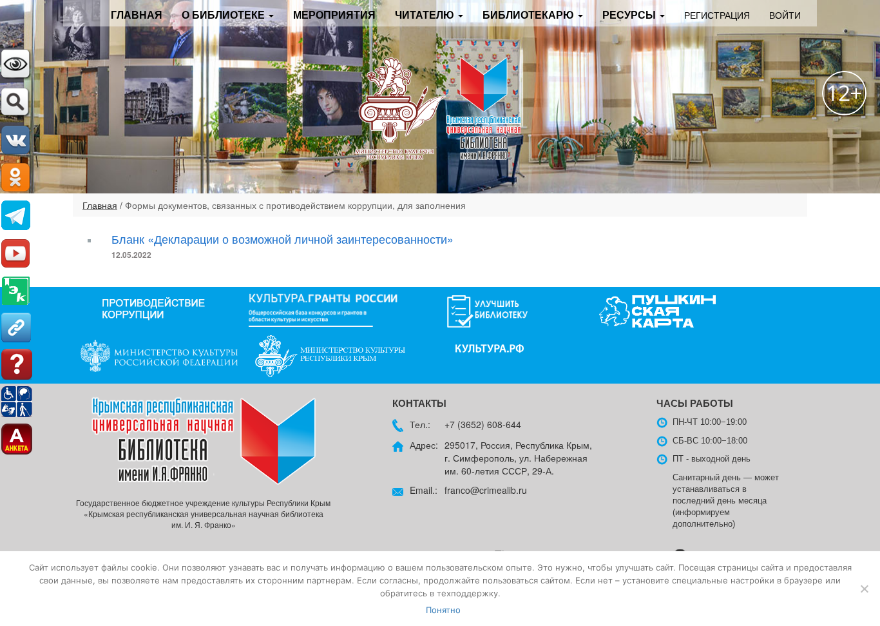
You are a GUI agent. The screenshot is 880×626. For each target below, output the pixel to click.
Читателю (426, 14)
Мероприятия (334, 14)
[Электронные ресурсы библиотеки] (15, 289)
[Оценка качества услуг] (16, 437)
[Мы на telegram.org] (16, 214)
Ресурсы (630, 14)
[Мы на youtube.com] (15, 252)
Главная (136, 14)
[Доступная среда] (16, 400)
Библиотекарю (530, 14)
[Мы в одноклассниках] (15, 176)
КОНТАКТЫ (419, 403)
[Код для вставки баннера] (15, 326)
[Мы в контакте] (15, 138)
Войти (785, 14)
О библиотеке (224, 14)
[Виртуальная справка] (16, 363)
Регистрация (717, 14)
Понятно (443, 610)
